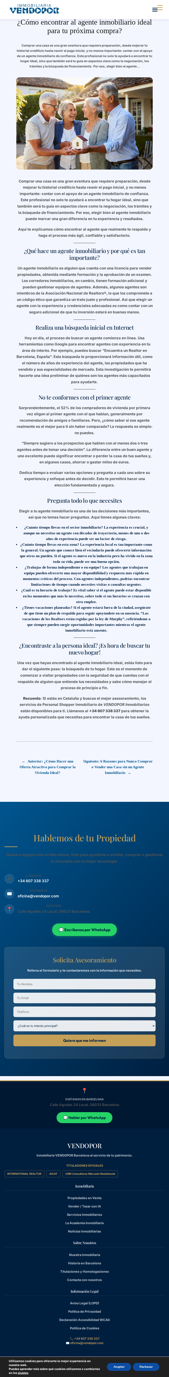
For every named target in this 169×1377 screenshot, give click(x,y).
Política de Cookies (84, 1328)
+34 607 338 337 (33, 881)
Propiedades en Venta (84, 1198)
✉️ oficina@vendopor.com (84, 1343)
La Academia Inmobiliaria (84, 1223)
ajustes (23, 1373)
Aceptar (119, 1367)
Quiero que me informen (84, 1040)
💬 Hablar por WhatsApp (84, 1117)
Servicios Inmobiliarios (84, 1214)
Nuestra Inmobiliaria (84, 1255)
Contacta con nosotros (84, 1280)
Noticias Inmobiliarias (84, 1231)
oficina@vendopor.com (38, 896)
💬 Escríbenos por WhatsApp (84, 929)
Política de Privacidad (84, 1311)
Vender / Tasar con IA (84, 1206)
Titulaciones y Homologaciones (84, 1271)
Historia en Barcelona (84, 1263)
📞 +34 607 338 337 (84, 1338)
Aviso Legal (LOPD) (84, 1303)
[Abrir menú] (155, 9)
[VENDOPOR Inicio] (34, 8)
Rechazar (146, 1367)
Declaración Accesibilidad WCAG (84, 1320)
